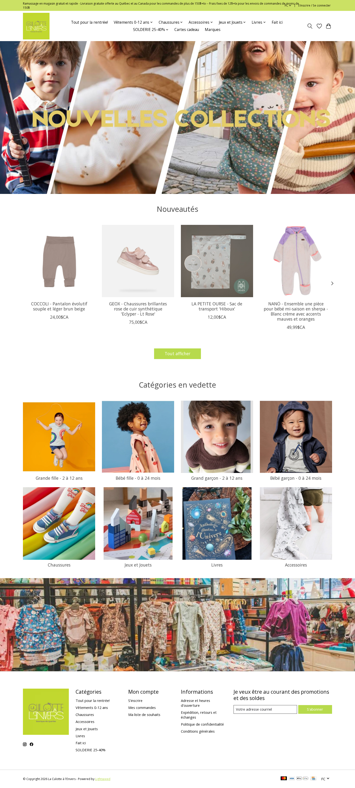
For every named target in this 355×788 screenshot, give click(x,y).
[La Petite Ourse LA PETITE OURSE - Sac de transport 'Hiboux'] (217, 261)
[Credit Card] (313, 778)
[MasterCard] (284, 778)
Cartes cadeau (186, 29)
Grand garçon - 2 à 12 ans (216, 478)
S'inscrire (135, 700)
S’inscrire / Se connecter (314, 5)
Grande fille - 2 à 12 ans (59, 478)
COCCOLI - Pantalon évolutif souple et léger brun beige (59, 306)
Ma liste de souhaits (144, 714)
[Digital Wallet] (302, 778)
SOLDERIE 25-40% (91, 749)
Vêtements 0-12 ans (92, 707)
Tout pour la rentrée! (89, 22)
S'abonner (315, 709)
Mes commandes (142, 707)
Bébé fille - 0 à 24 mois (138, 478)
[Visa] (292, 778)
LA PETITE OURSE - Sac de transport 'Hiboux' (217, 306)
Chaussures (59, 565)
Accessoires (296, 565)
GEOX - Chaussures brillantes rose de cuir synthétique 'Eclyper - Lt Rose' (138, 309)
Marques (212, 29)
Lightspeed (102, 779)
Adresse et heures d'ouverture (195, 703)
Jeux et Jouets (138, 565)
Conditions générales (198, 731)
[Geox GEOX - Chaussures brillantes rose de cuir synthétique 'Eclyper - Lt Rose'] (138, 261)
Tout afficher (177, 353)
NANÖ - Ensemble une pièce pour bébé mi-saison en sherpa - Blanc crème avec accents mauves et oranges (296, 311)
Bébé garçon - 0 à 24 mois (295, 478)
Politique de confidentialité (202, 724)
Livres (217, 565)
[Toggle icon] (309, 26)
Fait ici (277, 22)
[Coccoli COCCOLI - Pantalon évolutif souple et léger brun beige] (59, 261)
